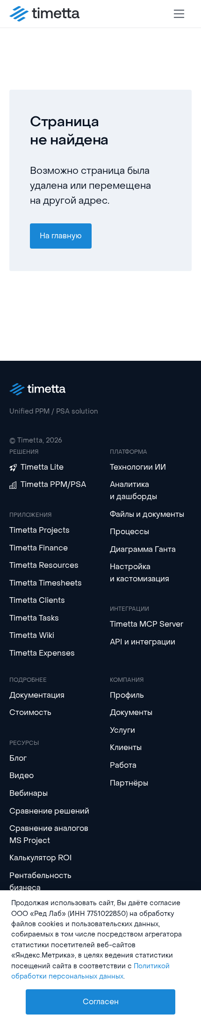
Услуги (122, 730)
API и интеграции (142, 642)
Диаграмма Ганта (143, 549)
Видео (21, 775)
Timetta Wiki (31, 635)
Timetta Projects (39, 530)
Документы (131, 712)
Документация (37, 695)
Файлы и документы (147, 514)
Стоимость (30, 712)
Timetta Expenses (42, 653)
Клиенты (126, 747)
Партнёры (129, 783)
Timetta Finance (38, 548)
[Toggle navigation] (179, 14)
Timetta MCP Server (146, 624)
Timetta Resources (44, 565)
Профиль (127, 695)
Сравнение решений (49, 811)
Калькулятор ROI (40, 858)
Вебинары (28, 793)
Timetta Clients (37, 600)
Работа (123, 765)
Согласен (101, 1002)
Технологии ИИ (138, 467)
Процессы (129, 531)
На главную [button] (61, 236)
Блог (18, 758)
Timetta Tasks (34, 618)
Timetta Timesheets (45, 583)
